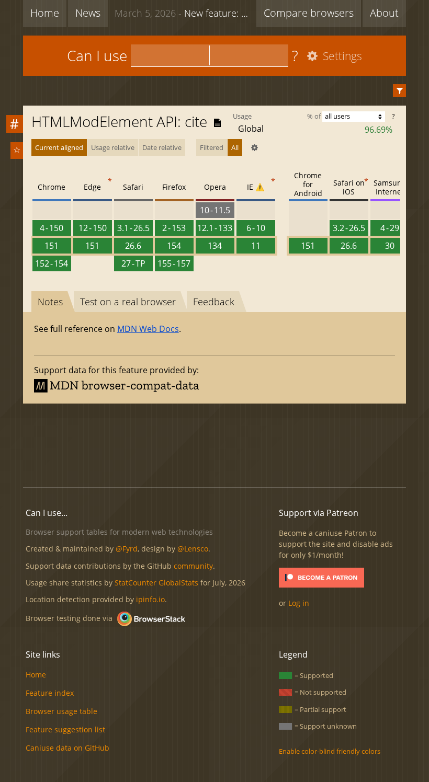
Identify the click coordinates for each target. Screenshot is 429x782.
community (193, 566)
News (87, 13)
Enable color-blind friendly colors (329, 751)
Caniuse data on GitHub (67, 748)
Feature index (50, 693)
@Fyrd (127, 549)
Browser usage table (61, 711)
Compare (309, 13)
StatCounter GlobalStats (156, 583)
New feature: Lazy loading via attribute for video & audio (183, 13)
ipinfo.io (150, 599)
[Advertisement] (214, 443)
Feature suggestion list (65, 729)
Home (44, 13)
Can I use (97, 55)
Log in (298, 603)
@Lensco (192, 549)
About (384, 13)
